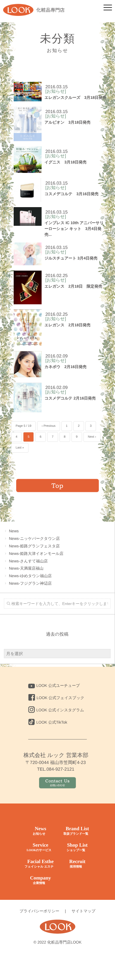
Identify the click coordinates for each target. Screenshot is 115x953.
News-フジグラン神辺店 (30, 583)
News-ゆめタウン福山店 (30, 576)
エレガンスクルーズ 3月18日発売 (75, 97)
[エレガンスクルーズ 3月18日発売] (28, 91)
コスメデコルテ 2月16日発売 (70, 398)
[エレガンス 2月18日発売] (28, 327)
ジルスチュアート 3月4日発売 (70, 258)
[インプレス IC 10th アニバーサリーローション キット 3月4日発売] (28, 216)
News (14, 531)
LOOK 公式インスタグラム (60, 710)
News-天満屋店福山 (26, 568)
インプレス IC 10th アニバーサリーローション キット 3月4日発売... (74, 229)
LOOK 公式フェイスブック (60, 697)
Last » (20, 447)
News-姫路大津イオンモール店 (36, 553)
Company (40, 880)
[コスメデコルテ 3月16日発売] (28, 190)
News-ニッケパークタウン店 (34, 538)
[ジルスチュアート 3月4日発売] (28, 253)
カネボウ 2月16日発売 (65, 366)
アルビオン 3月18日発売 (67, 122)
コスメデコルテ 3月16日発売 (71, 194)
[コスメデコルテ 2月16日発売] (28, 397)
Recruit (77, 863)
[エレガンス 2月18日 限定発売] (28, 287)
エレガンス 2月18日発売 (67, 325)
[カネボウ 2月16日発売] (28, 364)
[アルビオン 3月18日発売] (28, 124)
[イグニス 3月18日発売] (28, 159)
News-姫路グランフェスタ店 (34, 546)
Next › (92, 436)
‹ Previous (49, 426)
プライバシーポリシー (39, 911)
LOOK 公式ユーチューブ (58, 685)
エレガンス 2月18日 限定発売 (73, 286)
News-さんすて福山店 (28, 561)
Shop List (76, 847)
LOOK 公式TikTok (51, 722)
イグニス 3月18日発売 (65, 162)
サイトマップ (83, 911)
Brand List (76, 831)
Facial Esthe (39, 863)
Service (39, 847)
